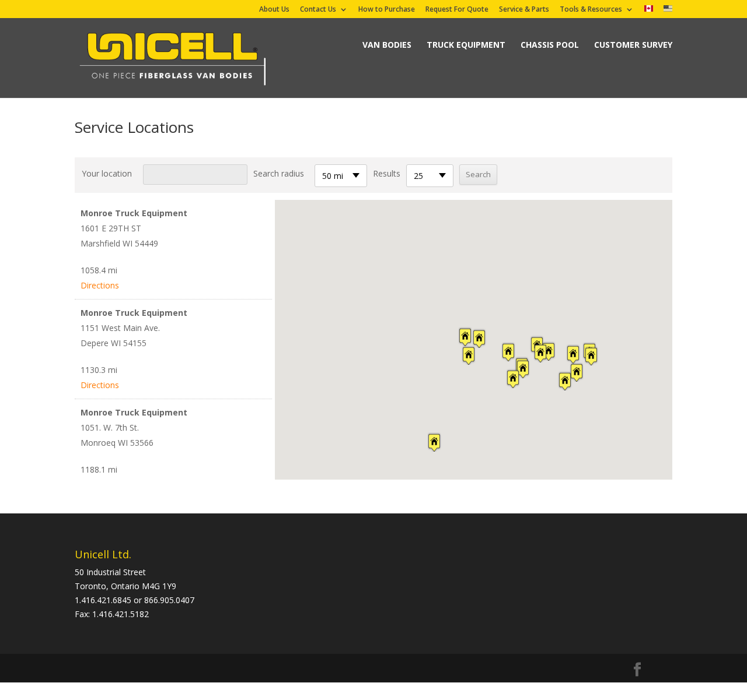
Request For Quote (456, 10)
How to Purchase (386, 10)
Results (386, 173)
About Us (274, 10)
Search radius (278, 173)
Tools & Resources (591, 10)
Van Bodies (386, 44)
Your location (107, 173)
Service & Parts (524, 10)
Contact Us (318, 10)
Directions (100, 285)
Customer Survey (633, 44)
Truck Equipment (466, 44)
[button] (357, 217)
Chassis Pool (550, 44)
